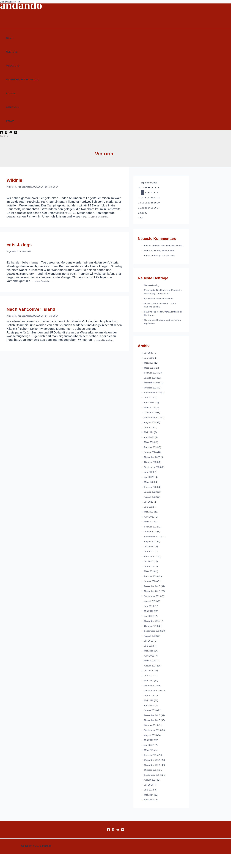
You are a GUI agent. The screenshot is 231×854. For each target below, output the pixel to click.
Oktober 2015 (151, 725)
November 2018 (152, 621)
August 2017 (150, 665)
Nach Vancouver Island (31, 309)
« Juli (140, 217)
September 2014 (152, 775)
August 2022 (150, 497)
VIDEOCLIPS (12, 65)
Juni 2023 (149, 472)
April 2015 (149, 745)
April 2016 (149, 705)
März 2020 (149, 571)
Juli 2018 (148, 641)
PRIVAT (10, 121)
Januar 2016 (150, 710)
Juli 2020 (148, 561)
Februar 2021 (151, 556)
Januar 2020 (150, 581)
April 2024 (149, 437)
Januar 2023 (150, 492)
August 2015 (150, 735)
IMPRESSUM (12, 107)
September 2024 (152, 417)
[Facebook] (1, 133)
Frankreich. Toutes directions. (158, 298)
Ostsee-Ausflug (151, 285)
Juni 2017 (149, 675)
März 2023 (149, 482)
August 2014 (150, 780)
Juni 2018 (149, 646)
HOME (9, 38)
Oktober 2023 (151, 462)
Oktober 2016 (151, 685)
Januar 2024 (150, 452)
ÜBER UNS (11, 52)
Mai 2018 (148, 650)
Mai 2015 (148, 740)
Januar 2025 (150, 412)
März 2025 (149, 407)
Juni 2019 (149, 606)
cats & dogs (19, 244)
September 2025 (152, 392)
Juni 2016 (149, 695)
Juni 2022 (149, 507)
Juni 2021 (149, 551)
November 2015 (152, 720)
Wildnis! (15, 180)
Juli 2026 (148, 353)
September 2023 (152, 467)
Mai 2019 (148, 611)
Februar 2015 (151, 755)
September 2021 (152, 536)
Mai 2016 (148, 700)
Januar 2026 (150, 377)
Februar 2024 (151, 447)
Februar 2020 (151, 576)
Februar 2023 (151, 487)
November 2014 (152, 765)
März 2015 (149, 750)
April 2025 (149, 402)
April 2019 (149, 616)
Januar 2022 (150, 531)
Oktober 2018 (151, 626)
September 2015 (152, 730)
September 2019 (152, 596)
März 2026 (149, 368)
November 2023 (152, 457)
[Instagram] (6, 133)
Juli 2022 (148, 502)
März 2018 (149, 660)
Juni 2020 (149, 566)
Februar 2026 (151, 372)
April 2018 (149, 655)
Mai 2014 (148, 794)
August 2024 (150, 422)
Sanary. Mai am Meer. (165, 250)
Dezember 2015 (152, 715)
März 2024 (149, 442)
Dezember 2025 (152, 382)
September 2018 (152, 631)
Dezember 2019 (152, 586)
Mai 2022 (148, 511)
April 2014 (149, 799)
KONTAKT (11, 93)
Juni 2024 (149, 427)
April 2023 (149, 477)
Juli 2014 (148, 785)
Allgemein (11, 186)
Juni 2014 (149, 789)
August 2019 (150, 601)
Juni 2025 (149, 397)
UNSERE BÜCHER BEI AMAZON (22, 79)
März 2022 (149, 521)
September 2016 (152, 690)
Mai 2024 (148, 432)
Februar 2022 (151, 526)
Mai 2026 (148, 363)
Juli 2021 (148, 546)
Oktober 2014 (151, 770)
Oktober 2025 (151, 387)
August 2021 (150, 541)
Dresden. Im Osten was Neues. (167, 245)
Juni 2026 (149, 358)
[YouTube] (10, 133)
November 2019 (152, 591)
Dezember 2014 (152, 760)
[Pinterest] (15, 133)
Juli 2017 (148, 670)
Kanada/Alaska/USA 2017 (30, 186)
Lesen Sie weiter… (100, 216)
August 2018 (150, 636)
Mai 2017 (148, 680)
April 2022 (149, 516)
